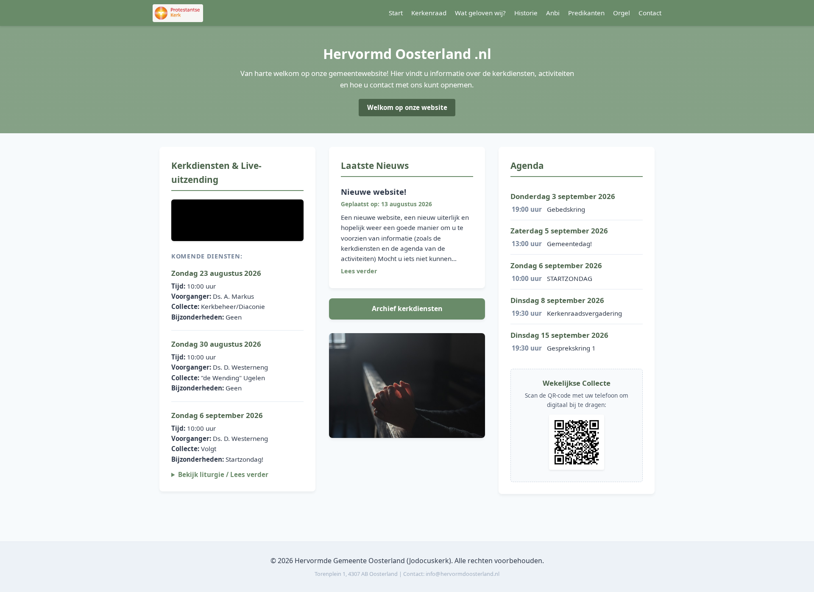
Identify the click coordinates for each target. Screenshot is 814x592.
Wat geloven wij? (480, 12)
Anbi (553, 12)
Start (396, 12)
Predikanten (586, 12)
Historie (526, 12)
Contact (649, 12)
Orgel (621, 12)
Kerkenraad (428, 12)
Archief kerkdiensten (407, 308)
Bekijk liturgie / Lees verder (223, 474)
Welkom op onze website (407, 107)
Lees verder (359, 271)
